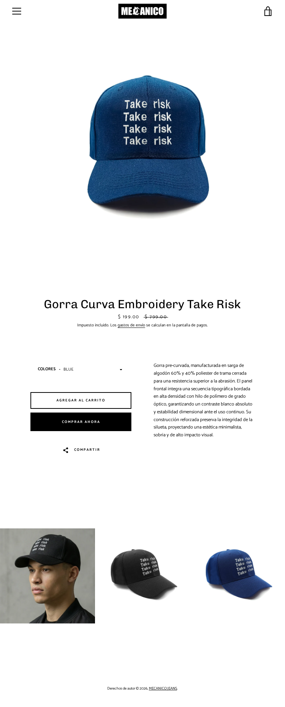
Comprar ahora (81, 422)
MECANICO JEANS (163, 688)
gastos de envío (131, 325)
